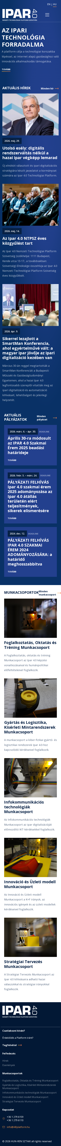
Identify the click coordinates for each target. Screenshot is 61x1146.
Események (8, 1065)
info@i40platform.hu (18, 1127)
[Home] (19, 15)
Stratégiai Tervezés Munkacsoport (21, 1101)
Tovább (6, 69)
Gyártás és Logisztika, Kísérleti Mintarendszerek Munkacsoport (29, 1086)
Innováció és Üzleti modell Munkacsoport (25, 1097)
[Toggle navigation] (47, 15)
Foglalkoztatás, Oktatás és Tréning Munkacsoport (30, 1080)
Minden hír (47, 88)
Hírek (5, 1060)
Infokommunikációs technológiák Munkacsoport (29, 1092)
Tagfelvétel (9, 1045)
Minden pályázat (42, 418)
